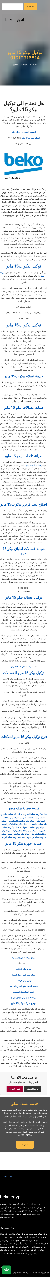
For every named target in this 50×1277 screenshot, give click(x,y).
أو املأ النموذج (32, 1089)
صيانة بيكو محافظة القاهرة (35, 814)
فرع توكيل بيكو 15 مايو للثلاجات (24, 736)
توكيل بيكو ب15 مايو (23, 266)
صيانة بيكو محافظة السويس (32, 817)
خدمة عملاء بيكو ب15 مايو (23, 376)
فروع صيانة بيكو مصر (23, 808)
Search (30, 6)
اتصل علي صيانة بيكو (24, 137)
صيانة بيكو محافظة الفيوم (18, 834)
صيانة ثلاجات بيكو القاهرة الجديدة (24, 986)
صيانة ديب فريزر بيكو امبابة (23, 974)
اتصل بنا (25, 1144)
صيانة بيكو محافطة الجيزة (12, 814)
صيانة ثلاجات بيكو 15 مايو (23, 456)
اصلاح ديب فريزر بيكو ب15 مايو (24, 504)
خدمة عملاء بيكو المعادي (23, 992)
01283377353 (6, 1176)
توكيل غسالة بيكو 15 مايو (23, 597)
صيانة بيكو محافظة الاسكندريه (22, 821)
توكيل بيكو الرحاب (23, 980)
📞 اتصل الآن (14, 1089)
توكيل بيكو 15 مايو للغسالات (23, 673)
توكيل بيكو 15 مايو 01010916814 (25, 55)
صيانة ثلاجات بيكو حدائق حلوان (24, 997)
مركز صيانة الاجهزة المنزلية (23, 957)
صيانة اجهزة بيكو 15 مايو (24, 843)
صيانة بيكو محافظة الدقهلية (32, 827)
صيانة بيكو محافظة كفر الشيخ (15, 824)
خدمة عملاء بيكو (25, 1103)
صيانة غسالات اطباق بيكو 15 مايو (24, 550)
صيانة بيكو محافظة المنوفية (24, 830)
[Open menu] (25, 26)
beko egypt (14, 19)
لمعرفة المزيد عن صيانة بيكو (24, 132)
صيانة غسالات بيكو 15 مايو (23, 407)
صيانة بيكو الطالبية (24, 969)
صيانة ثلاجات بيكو (33, 465)
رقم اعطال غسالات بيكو (21, 666)
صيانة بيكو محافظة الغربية (13, 837)
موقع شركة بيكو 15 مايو (24, 1003)
